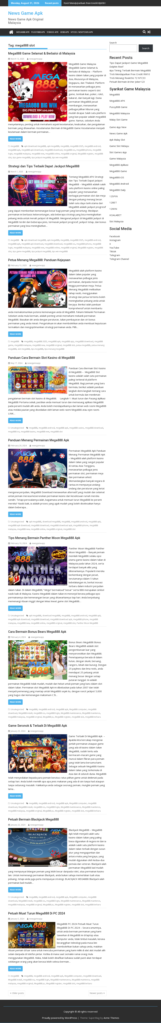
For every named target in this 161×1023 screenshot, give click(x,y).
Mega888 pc (48, 717)
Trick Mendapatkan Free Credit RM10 (84, 3)
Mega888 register (85, 153)
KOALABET (115, 215)
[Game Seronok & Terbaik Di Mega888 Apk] (37, 736)
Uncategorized (17, 428)
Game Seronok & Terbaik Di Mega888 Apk (37, 726)
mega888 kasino (28, 431)
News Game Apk (25, 13)
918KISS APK (52, 32)
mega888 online (52, 153)
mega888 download (53, 150)
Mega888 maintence (91, 713)
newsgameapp (35, 58)
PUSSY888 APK (38, 32)
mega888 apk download (32, 150)
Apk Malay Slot (117, 139)
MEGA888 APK (23, 32)
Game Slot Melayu (119, 146)
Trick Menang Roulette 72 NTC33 (127, 77)
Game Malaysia (117, 158)
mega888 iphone (84, 150)
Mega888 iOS (116, 177)
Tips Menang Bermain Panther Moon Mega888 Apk (44, 538)
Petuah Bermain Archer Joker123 (127, 81)
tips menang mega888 (54, 349)
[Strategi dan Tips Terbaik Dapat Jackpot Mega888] (37, 176)
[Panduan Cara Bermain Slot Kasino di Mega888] (37, 368)
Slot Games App (118, 152)
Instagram (115, 240)
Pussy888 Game (118, 107)
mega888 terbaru (93, 717)
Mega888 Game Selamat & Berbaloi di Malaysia (41, 53)
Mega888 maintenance (71, 713)
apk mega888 (53, 146)
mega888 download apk (61, 525)
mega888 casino (76, 428)
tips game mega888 (21, 157)
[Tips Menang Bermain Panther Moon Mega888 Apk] (37, 548)
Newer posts (96, 993)
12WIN (113, 208)
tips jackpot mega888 (41, 157)
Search (113, 42)
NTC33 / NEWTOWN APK (82, 32)
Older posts (18, 993)
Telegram (114, 255)
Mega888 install (25, 713)
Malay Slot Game (118, 119)
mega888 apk (14, 150)
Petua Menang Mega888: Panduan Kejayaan (39, 260)
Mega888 (114, 94)
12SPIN (113, 196)
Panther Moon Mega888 (87, 623)
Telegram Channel (119, 258)
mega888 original (69, 153)
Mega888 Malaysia (119, 113)
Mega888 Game (118, 171)
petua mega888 (83, 345)
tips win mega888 (60, 157)
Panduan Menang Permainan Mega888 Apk (38, 440)
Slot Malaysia (116, 221)
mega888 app (68, 341)
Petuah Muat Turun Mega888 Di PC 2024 (36, 913)
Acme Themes (111, 1017)
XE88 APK (64, 32)
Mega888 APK (117, 100)
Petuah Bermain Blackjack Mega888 (33, 819)
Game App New (117, 127)
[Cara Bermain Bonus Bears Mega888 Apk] (37, 642)
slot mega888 (24, 349)
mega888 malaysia (22, 153)
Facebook (114, 236)
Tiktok (112, 251)
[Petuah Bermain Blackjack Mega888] (37, 830)
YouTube (114, 247)
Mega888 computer (78, 709)
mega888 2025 (76, 146)
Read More (15, 139)
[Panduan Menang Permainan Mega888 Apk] (37, 450)
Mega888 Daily (117, 189)
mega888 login (53, 713)
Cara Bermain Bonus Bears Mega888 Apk (37, 632)
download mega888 (51, 521)
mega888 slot (69, 345)
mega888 (15, 146)
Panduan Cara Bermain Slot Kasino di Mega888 (41, 358)
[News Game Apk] (11, 32)
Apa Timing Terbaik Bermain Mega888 (130, 70)
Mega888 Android (119, 183)
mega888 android (93, 146)
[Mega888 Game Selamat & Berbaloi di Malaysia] (37, 64)
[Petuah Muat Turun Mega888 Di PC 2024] (31, 923)
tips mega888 (37, 349)
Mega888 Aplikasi (118, 164)
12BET (113, 202)
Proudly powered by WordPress (59, 1017)
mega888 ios (69, 150)
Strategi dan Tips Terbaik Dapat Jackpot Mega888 (43, 166)
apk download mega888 (35, 146)
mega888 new (38, 153)
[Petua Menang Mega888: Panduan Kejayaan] (37, 270)
